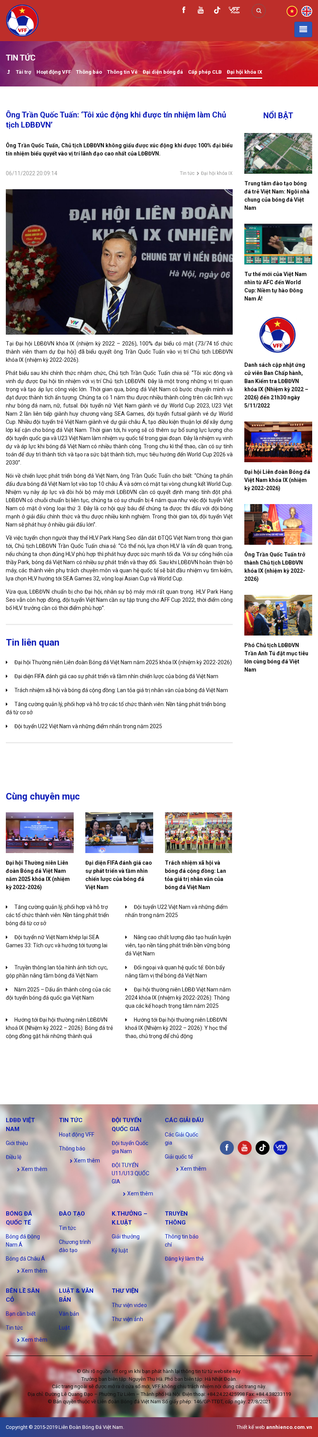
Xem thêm (33, 1169)
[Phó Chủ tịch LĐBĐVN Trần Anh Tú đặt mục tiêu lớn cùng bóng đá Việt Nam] (278, 615)
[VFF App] (234, 11)
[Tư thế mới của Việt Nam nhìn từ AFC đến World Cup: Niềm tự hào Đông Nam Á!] (278, 244)
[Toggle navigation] (303, 29)
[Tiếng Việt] (292, 10)
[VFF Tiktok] (217, 11)
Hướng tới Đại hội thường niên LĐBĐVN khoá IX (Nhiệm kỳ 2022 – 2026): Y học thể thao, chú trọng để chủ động (176, 1028)
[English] (306, 10)
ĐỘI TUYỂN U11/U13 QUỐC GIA (130, 1173)
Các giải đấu (184, 1120)
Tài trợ (23, 72)
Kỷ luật (120, 1250)
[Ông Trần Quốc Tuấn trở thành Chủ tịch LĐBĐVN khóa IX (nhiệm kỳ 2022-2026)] (278, 524)
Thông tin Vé (122, 72)
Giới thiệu (17, 1143)
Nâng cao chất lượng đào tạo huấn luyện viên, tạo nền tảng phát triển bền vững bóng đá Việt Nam (178, 945)
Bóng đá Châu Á (25, 1259)
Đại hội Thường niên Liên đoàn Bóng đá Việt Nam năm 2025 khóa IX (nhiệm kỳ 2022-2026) (123, 662)
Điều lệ (13, 1157)
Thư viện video (129, 1305)
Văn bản (69, 1314)
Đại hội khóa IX (244, 72)
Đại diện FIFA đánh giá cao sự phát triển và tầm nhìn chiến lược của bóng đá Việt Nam (116, 676)
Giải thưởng (126, 1236)
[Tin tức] (8, 73)
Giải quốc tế (179, 1157)
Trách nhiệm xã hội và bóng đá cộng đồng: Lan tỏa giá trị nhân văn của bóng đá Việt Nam (121, 690)
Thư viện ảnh (127, 1319)
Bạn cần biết (21, 1314)
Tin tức (187, 173)
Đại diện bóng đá (163, 72)
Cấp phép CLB (205, 72)
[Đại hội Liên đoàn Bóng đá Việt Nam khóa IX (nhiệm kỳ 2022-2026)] (278, 441)
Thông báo (89, 72)
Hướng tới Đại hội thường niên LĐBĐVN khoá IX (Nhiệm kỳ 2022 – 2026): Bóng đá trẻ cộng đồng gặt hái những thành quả (59, 1028)
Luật (64, 1328)
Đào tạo (72, 1213)
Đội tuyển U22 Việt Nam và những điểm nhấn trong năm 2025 (88, 726)
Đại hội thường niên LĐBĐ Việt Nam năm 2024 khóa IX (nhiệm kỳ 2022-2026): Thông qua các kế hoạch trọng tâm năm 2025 (178, 997)
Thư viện (125, 1290)
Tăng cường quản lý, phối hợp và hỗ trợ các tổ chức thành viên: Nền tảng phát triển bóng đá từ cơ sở (57, 915)
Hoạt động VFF (53, 72)
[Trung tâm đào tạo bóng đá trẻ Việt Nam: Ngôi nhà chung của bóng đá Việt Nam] (278, 153)
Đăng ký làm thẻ (184, 1259)
